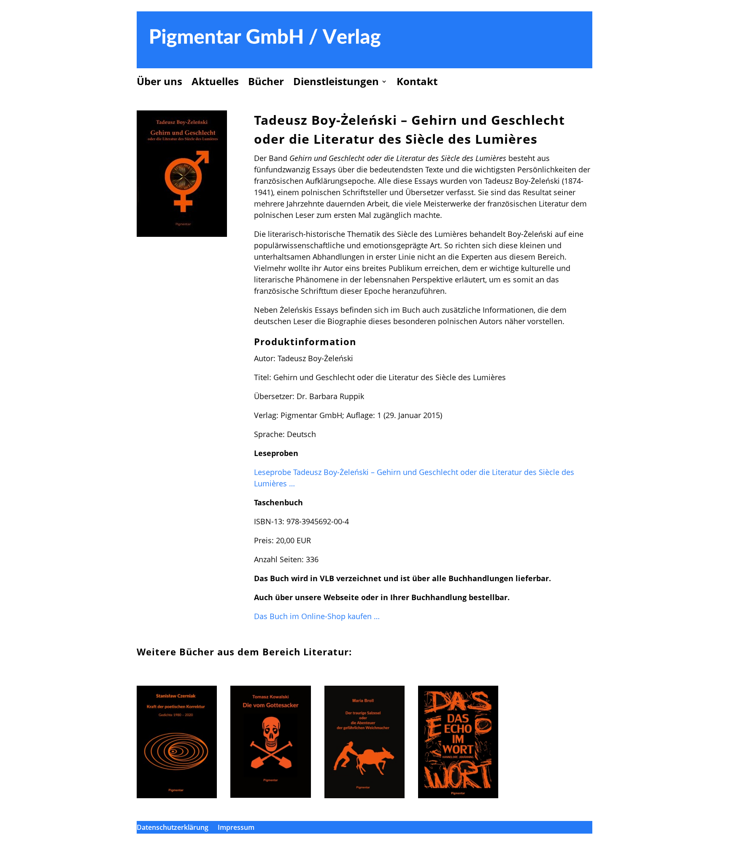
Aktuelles (215, 83)
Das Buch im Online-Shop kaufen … (317, 616)
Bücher (266, 83)
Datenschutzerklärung (172, 828)
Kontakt (417, 83)
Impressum (236, 828)
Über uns (159, 83)
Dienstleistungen (336, 83)
